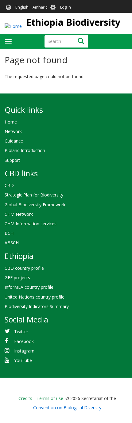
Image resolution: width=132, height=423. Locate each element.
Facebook (24, 341)
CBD (9, 185)
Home (11, 122)
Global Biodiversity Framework (35, 205)
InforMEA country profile (29, 287)
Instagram (24, 351)
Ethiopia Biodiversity (73, 22)
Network (13, 131)
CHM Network (19, 214)
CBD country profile (24, 268)
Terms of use (50, 398)
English (22, 7)
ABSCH (12, 243)
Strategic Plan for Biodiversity (34, 195)
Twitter (21, 331)
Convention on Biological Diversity (67, 407)
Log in (65, 7)
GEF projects (17, 277)
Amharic (40, 7)
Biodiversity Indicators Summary (37, 306)
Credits (25, 398)
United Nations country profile (34, 297)
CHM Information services (30, 224)
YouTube (23, 360)
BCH (9, 233)
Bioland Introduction (25, 150)
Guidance (14, 141)
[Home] (13, 26)
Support (12, 160)
